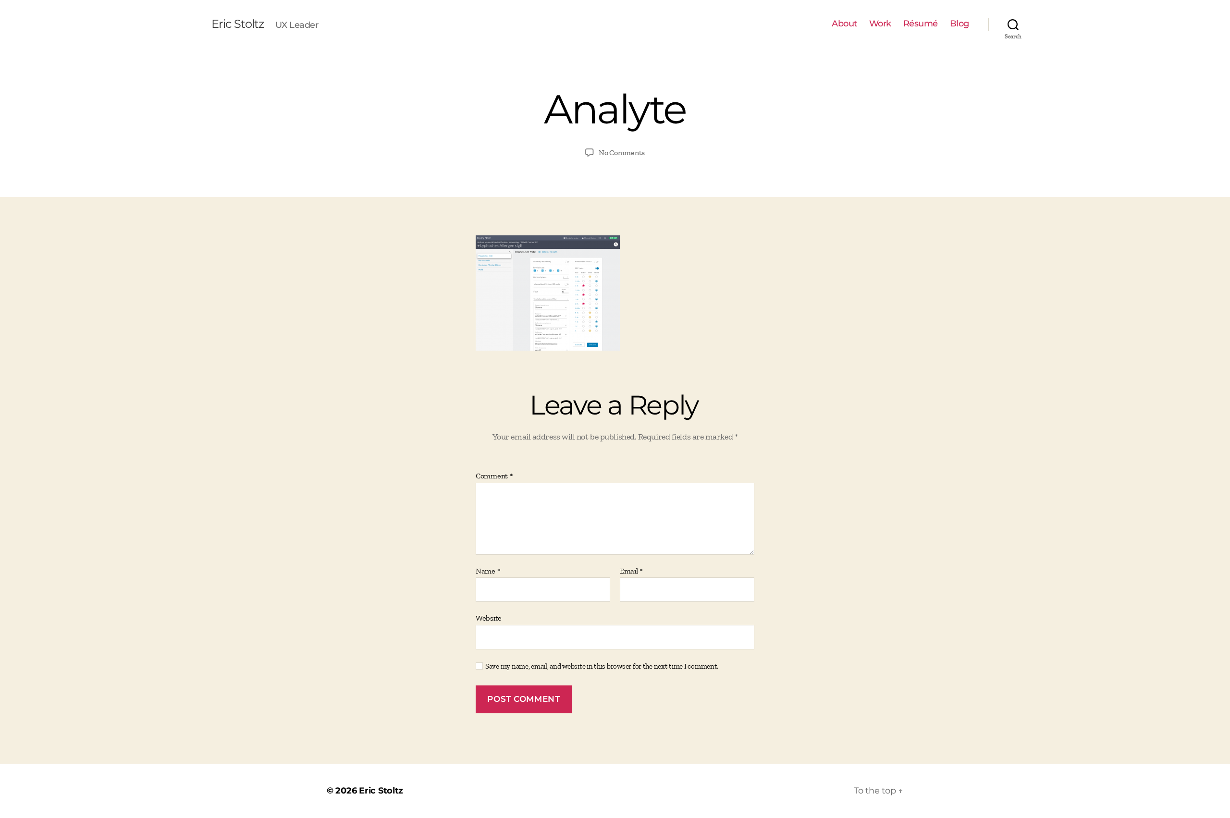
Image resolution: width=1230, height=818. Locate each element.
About (844, 24)
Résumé (920, 24)
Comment (494, 476)
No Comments (622, 152)
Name (488, 571)
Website (489, 618)
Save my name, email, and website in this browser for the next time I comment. (601, 666)
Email (631, 571)
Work (880, 24)
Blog (959, 24)
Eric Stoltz (237, 24)
